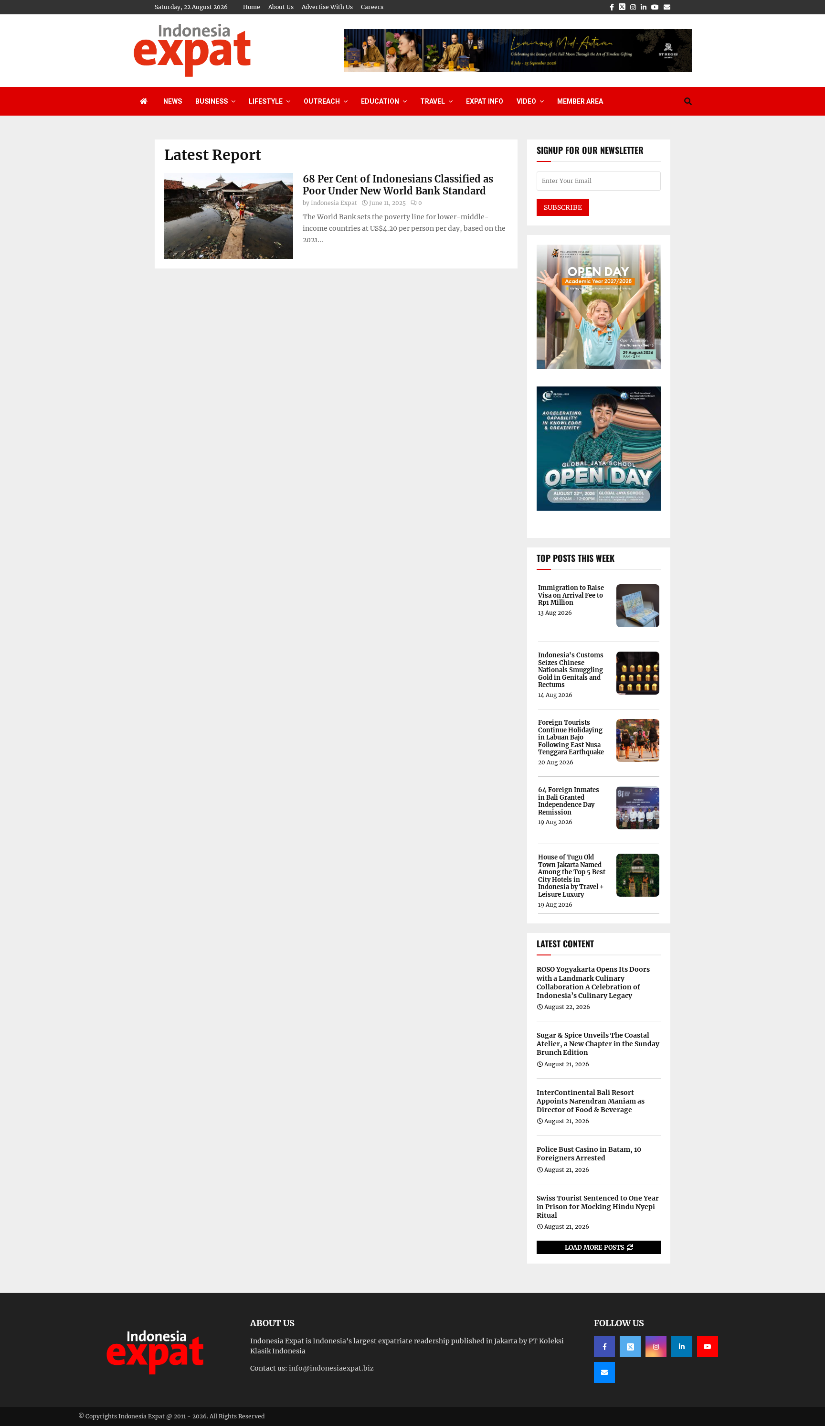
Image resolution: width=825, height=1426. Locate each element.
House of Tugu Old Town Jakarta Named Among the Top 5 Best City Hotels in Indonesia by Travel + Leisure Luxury (571, 876)
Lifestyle (266, 101)
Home (251, 7)
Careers (372, 7)
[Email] (604, 1372)
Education (380, 101)
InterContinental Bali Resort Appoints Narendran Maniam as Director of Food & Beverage (591, 1101)
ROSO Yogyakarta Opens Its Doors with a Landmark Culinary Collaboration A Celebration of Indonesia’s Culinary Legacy (593, 982)
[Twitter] (630, 1346)
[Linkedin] (681, 1346)
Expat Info (484, 101)
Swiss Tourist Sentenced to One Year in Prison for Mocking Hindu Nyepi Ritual (598, 1207)
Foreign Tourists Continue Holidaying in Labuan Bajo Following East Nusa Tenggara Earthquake (571, 737)
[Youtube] (707, 1346)
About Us (281, 7)
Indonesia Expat (334, 202)
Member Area (580, 101)
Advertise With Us (327, 7)
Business (211, 101)
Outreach (322, 101)
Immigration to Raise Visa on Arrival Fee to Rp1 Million (571, 595)
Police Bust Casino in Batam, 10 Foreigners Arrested (589, 1153)
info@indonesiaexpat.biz (331, 1368)
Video (526, 101)
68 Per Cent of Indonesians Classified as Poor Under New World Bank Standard (398, 185)
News (172, 101)
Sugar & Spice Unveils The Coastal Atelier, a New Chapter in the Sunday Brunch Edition (598, 1044)
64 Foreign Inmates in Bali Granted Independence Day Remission (568, 801)
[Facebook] (604, 1346)
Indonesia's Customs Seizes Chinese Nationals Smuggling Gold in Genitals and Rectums (570, 670)
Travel (432, 101)
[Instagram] (655, 1346)
